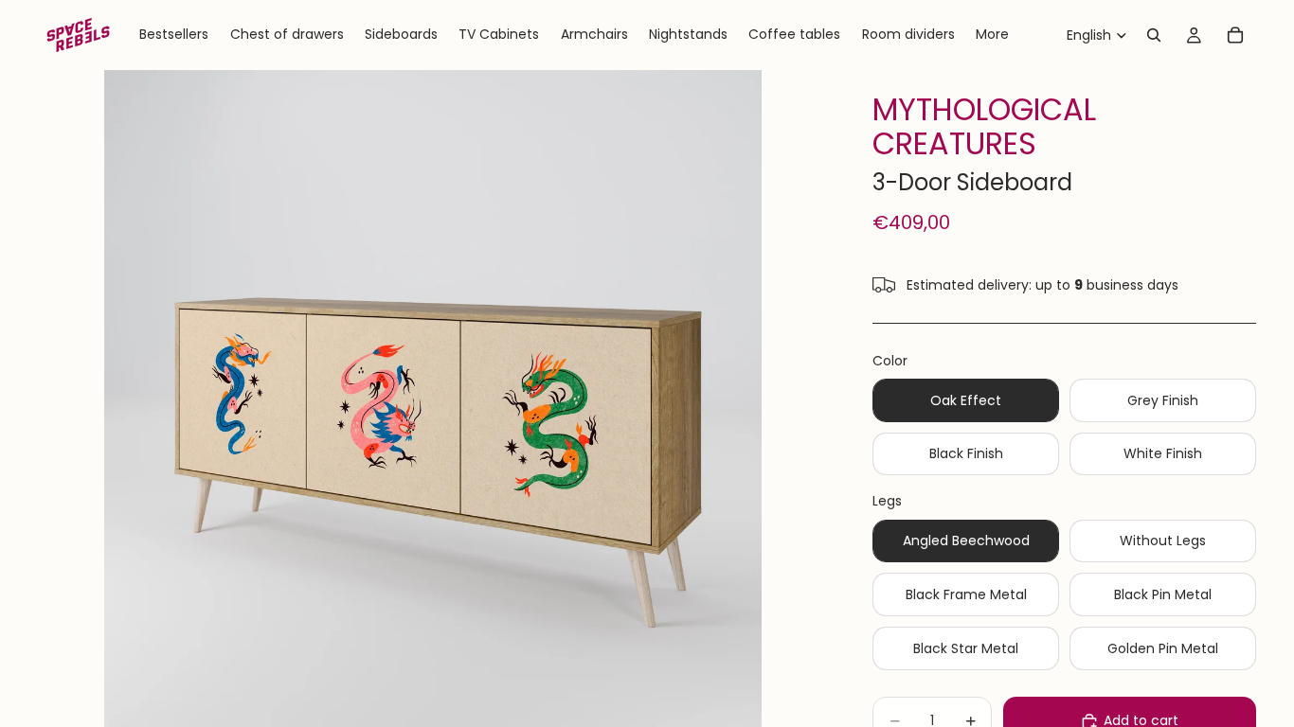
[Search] (1154, 35)
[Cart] (1235, 35)
